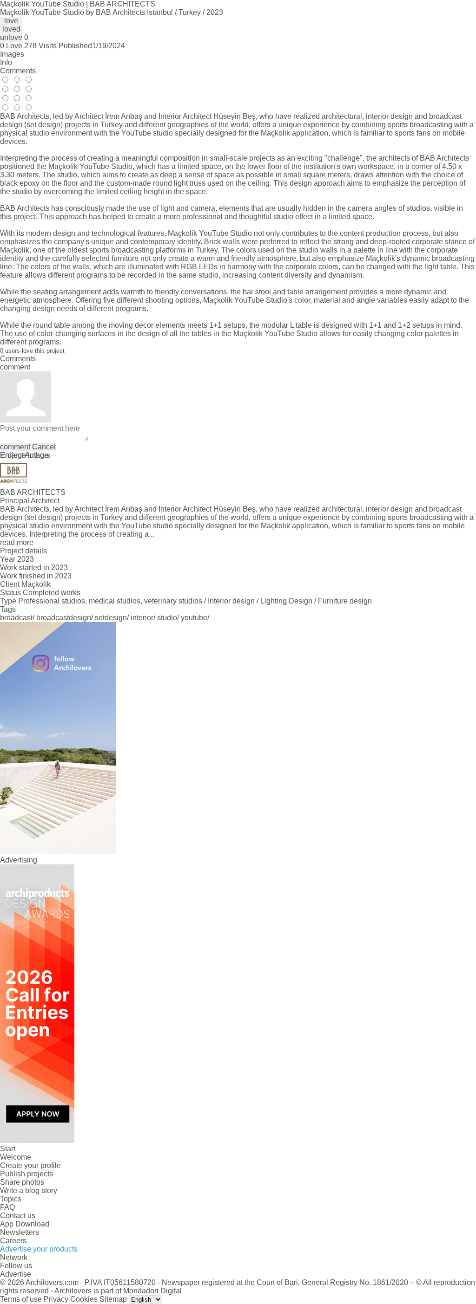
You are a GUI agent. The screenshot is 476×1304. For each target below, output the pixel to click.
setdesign (111, 618)
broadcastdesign (63, 618)
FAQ (7, 1207)
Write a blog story (28, 1190)
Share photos (22, 1182)
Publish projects (26, 1174)
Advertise (15, 1274)
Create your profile (30, 1165)
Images (12, 54)
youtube (194, 618)
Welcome (15, 1157)
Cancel (44, 447)
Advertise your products (39, 1249)
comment (15, 447)
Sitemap (113, 1299)
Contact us (17, 1216)
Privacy (56, 1299)
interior (142, 618)
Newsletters (19, 1232)
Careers (13, 1241)
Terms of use (21, 1299)
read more (16, 542)
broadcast (16, 618)
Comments (18, 71)
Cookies (84, 1299)
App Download (24, 1224)
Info (6, 62)
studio (167, 618)
